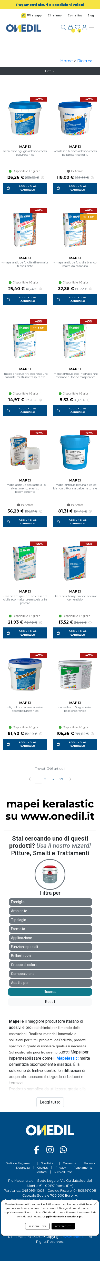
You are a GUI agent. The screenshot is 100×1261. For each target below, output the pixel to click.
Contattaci (75, 15)
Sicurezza (23, 1167)
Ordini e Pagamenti (19, 1163)
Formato (18, 929)
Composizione (23, 974)
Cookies (42, 1167)
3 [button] (53, 779)
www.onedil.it (74, 1237)
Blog (90, 15)
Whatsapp (34, 15)
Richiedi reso (63, 1172)
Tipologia (18, 920)
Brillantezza (21, 956)
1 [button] (37, 779)
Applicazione (21, 938)
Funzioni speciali (24, 947)
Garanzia (69, 1163)
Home (66, 60)
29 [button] (61, 779)
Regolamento (83, 1167)
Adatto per (20, 983)
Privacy (60, 1167)
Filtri (48, 71)
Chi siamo (55, 15)
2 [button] (45, 779)
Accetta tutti (63, 1226)
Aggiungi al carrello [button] (27, 188)
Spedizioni (48, 1163)
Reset (50, 1002)
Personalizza (37, 1226)
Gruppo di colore (24, 965)
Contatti (41, 1172)
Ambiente (19, 911)
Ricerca (84, 60)
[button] (70, 779)
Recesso (89, 1163)
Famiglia (18, 902)
